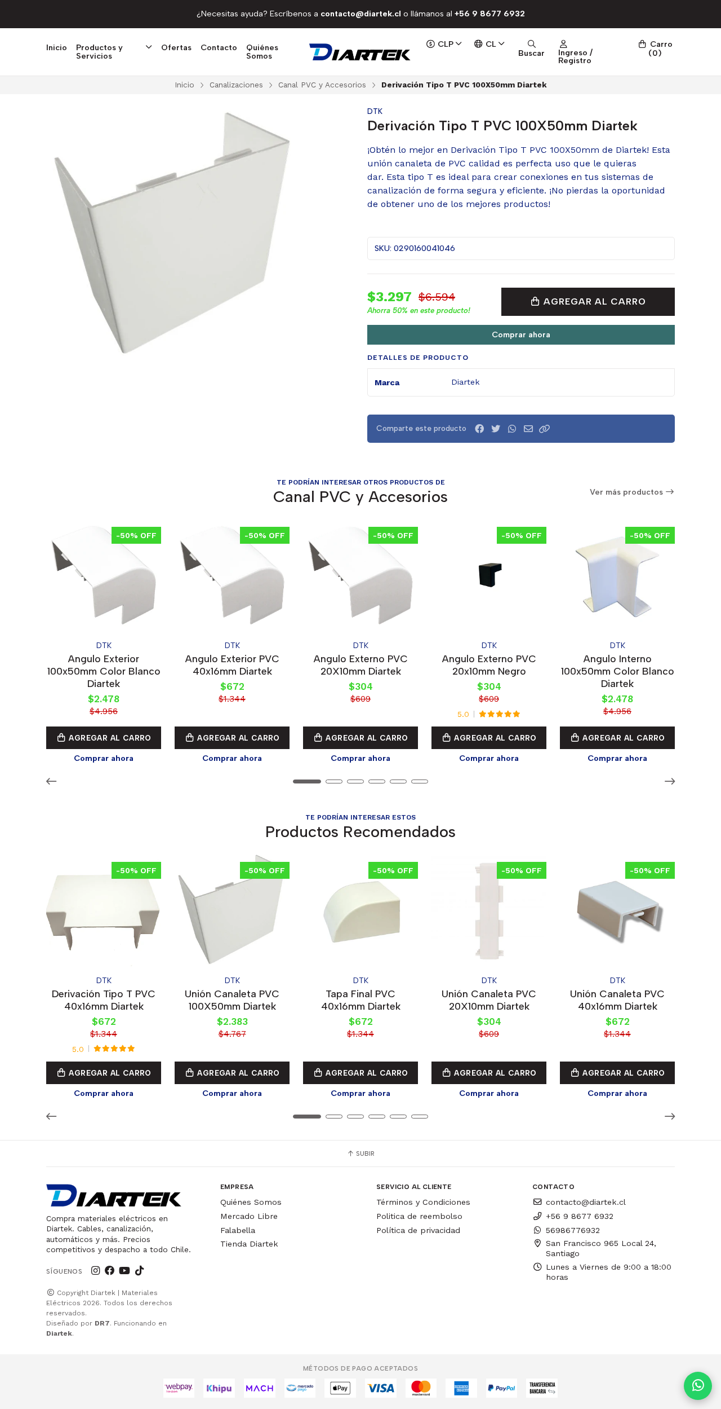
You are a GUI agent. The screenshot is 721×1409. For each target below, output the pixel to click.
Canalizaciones (236, 84)
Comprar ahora (521, 334)
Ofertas (176, 47)
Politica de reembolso (419, 1216)
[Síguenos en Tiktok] (139, 1270)
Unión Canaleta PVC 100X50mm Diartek (232, 1000)
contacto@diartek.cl (586, 1202)
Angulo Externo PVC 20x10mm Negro (489, 665)
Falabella (237, 1230)
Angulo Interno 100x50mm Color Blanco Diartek (617, 671)
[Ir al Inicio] (360, 51)
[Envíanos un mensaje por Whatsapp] (698, 1386)
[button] (544, 429)
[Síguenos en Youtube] (124, 1270)
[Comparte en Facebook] (479, 429)
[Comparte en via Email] (528, 429)
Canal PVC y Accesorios (322, 84)
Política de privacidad (418, 1230)
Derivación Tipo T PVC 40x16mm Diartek (103, 1000)
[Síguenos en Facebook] (110, 1270)
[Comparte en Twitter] (495, 429)
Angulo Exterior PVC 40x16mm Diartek (232, 665)
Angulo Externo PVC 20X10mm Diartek (361, 665)
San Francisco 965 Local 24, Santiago (601, 1248)
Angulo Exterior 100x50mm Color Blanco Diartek (104, 671)
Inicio (56, 47)
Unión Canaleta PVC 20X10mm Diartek (489, 1000)
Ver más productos (627, 492)
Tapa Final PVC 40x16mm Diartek (360, 1000)
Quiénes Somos (262, 51)
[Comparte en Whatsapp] (512, 429)
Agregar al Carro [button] (109, 737)
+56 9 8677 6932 (579, 1216)
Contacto (219, 47)
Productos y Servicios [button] (99, 51)
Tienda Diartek (249, 1243)
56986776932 (573, 1230)
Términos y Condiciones (423, 1202)
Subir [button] (364, 1153)
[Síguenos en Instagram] (95, 1270)
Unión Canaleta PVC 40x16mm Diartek (617, 1000)
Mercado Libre (249, 1216)
